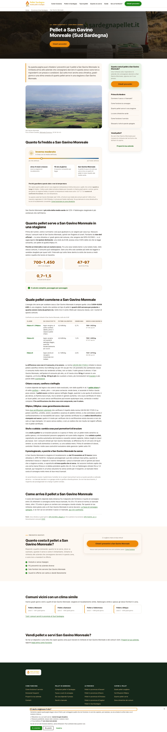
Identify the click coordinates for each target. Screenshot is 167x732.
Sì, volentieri (36, 728)
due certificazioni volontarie (40, 410)
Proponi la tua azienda (125, 146)
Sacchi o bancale (61, 700)
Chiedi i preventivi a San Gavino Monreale (112, 544)
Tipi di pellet (83, 4)
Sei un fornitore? (116, 4)
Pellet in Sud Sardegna (93, 704)
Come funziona (56, 4)
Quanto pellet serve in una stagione (123, 108)
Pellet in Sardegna (70, 4)
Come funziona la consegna (120, 103)
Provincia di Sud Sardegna (39, 10)
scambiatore (40, 379)
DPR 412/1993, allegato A (57, 517)
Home (27, 10)
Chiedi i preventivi (133, 4)
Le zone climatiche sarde (119, 113)
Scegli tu (59, 728)
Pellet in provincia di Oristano (95, 697)
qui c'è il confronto (76, 510)
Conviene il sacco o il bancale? (121, 98)
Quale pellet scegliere (122, 689)
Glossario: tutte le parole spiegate (123, 123)
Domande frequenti (32, 693)
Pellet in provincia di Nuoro (94, 693)
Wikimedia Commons (46, 132)
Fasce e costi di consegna (64, 693)
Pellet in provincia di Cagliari (95, 700)
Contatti (28, 700)
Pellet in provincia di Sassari (94, 689)
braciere (92, 376)
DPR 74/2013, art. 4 (90, 517)
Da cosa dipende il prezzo (64, 697)
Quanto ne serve (96, 4)
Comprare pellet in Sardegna (65, 689)
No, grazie (48, 728)
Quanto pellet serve (121, 697)
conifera (35, 390)
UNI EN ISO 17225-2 (80, 365)
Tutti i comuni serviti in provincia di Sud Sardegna (45, 616)
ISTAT (43, 519)
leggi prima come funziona (41, 643)
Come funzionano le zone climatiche (63, 201)
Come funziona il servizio (119, 118)
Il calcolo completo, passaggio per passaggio (49, 288)
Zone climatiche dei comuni (123, 700)
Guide (106, 4)
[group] (64, 338)
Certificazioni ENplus (121, 693)
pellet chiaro (94, 388)
